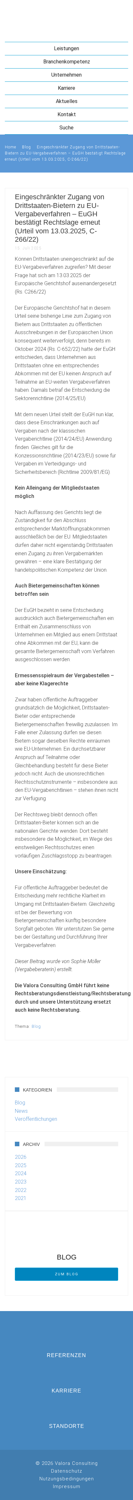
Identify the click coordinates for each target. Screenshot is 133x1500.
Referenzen (66, 1355)
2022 (20, 1190)
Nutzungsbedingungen (66, 1479)
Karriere (66, 88)
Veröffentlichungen (36, 1119)
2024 (20, 1173)
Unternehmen (66, 75)
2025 (20, 1165)
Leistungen (66, 48)
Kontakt (66, 114)
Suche (66, 128)
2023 (20, 1182)
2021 (20, 1198)
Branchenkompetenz (66, 62)
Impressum (66, 1486)
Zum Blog (66, 1274)
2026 (20, 1157)
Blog (26, 147)
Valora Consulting (66, 14)
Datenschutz (66, 1471)
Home (10, 147)
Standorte (66, 1426)
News (21, 1111)
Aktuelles (66, 101)
